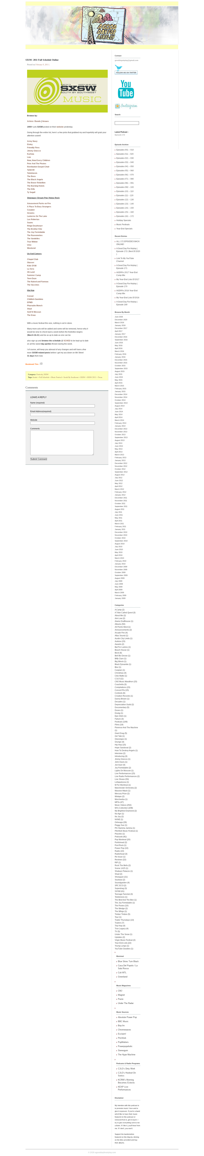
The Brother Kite (34, 229)
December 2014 (121, 394)
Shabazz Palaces (122, 871)
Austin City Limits (122, 638)
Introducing (119, 756)
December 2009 (121, 567)
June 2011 (119, 515)
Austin (35, 377)
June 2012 (119, 480)
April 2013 (118, 452)
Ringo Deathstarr (35, 226)
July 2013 (118, 443)
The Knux (31, 315)
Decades (119, 702)
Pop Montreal (120, 839)
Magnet (121, 995)
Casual (30, 296)
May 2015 (118, 380)
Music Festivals (123, 224)
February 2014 (120, 423)
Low (29, 157)
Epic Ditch (119, 716)
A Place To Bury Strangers (39, 207)
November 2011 (121, 501)
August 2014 (119, 406)
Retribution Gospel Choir (38, 167)
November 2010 (121, 535)
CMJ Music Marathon (124, 681)
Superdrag (119, 888)
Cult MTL (122, 972)
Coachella (119, 684)
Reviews (118, 860)
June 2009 (119, 584)
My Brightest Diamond (124, 811)
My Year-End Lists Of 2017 (127, 279)
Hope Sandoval (121, 748)
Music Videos (120, 805)
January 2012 (120, 495)
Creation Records (122, 696)
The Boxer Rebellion (36, 183)
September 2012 (121, 472)
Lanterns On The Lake (37, 216)
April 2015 (118, 383)
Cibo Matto (119, 676)
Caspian (31, 210)
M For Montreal (121, 785)
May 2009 (118, 587)
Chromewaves (124, 1029)
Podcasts (119, 837)
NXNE (117, 819)
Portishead (119, 842)
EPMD (30, 302)
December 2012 (121, 463)
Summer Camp (34, 275)
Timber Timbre (121, 914)
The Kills (31, 189)
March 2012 (119, 489)
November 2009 (121, 569)
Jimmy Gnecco (34, 151)
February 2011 (120, 526)
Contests (118, 693)
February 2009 (120, 595)
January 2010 (120, 564)
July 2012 (118, 478)
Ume (29, 245)
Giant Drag (119, 733)
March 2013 (119, 455)
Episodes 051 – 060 (125, 170)
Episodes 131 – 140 (125, 204)
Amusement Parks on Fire (39, 203)
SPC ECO (119, 885)
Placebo (118, 834)
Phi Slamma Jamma (123, 828)
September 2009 (121, 575)
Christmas (119, 673)
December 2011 (121, 498)
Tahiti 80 (31, 170)
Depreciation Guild (123, 704)
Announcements (122, 630)
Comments (35, 429)
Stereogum (123, 1050)
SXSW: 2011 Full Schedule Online (42, 60)
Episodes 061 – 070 (125, 175)
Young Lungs (120, 946)
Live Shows (120, 779)
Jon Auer (118, 765)
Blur (116, 667)
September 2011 (121, 506)
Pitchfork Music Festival (125, 831)
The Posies (119, 906)
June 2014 (119, 412)
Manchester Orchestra (124, 788)
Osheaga (119, 822)
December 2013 (121, 429)
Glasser (30, 262)
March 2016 (119, 351)
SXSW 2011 (91, 377)
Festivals (39, 374)
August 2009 (119, 578)
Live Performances (123, 773)
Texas (100, 377)
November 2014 (121, 397)
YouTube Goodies (122, 949)
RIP (116, 862)
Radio (117, 851)
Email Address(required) (40, 411)
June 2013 (119, 446)
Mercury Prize (121, 793)
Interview (119, 753)
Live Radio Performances (126, 776)
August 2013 (119, 440)
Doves (117, 710)
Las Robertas (33, 219)
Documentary (120, 707)
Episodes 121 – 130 (125, 200)
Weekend (31, 248)
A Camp (118, 610)
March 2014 (119, 420)
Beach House (121, 650)
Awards (118, 644)
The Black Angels (35, 179)
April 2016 (118, 348)
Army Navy (32, 141)
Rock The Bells (121, 865)
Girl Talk (118, 736)
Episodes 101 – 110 (125, 191)
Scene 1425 (120, 868)
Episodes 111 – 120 (124, 195)
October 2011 (120, 503)
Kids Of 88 (31, 266)
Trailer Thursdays (122, 920)
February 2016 (120, 354)
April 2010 (118, 555)
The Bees (31, 176)
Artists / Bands (34, 121)
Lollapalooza (120, 782)
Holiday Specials (123, 220)
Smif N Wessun (34, 312)
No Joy (118, 816)
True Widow (32, 242)
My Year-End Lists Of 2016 (127, 298)
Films (117, 725)
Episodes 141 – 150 (125, 208)
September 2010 (121, 541)
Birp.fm (121, 1025)
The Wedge (120, 908)
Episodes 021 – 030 (125, 158)
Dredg (117, 713)
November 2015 (121, 363)
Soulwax (118, 880)
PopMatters (123, 1042)
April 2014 (118, 417)
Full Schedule (44, 377)
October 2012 (120, 469)
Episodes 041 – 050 (125, 166)
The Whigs (119, 911)
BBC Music (123, 1021)
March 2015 (119, 386)
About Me (119, 615)
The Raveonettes (35, 235)
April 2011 (118, 521)
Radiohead (119, 854)
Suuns (30, 222)
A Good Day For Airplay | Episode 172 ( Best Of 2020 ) (128, 251)
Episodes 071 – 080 (125, 179)
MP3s (117, 802)
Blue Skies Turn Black (128, 961)
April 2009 (118, 590)
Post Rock (119, 845)
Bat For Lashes (121, 647)
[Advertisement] (161, 98)
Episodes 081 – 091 (125, 183)
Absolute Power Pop (127, 1017)
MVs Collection (121, 808)
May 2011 (118, 518)
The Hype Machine (126, 1054)
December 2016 (121, 337)
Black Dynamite (121, 664)
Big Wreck (119, 661)
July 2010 (118, 547)
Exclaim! (122, 1034)
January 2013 (120, 460)
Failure (118, 719)
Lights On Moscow (123, 770)
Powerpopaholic (125, 1046)
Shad (29, 309)
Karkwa (30, 154)
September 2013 (121, 437)
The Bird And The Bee (124, 900)
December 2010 (121, 532)
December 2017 (121, 328)
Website (33, 420)
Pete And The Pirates (36, 163)
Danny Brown (121, 699)
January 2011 (120, 529)
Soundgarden (121, 883)
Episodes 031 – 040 (125, 162)
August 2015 (119, 371)
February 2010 (120, 561)
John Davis (119, 762)
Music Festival (56, 377)
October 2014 (120, 400)
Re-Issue (119, 857)
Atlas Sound (120, 635)
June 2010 (119, 549)
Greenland (122, 977)
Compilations (120, 687)
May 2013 (118, 449)
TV (116, 931)
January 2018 (120, 325)
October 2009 (120, 572)
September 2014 (121, 403)
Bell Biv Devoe (121, 656)
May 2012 (118, 483)
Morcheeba (120, 799)
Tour (117, 917)
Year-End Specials (124, 229)
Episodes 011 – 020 (125, 154)
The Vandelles (33, 238)
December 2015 (121, 360)
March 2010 (119, 558)
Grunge (118, 742)
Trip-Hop (118, 926)
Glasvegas (119, 739)
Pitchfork (122, 1038)
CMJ (120, 991)
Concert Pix (120, 690)
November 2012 (121, 466)
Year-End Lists (121, 943)
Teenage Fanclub (122, 894)
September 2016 (121, 340)
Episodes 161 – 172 (125, 216)
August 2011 (119, 509)
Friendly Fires (33, 147)
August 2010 (119, 544)
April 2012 (118, 486)
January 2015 (120, 391)
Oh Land (31, 272)
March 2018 (119, 322)
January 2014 (120, 426)
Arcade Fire (120, 633)
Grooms (30, 213)
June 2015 (119, 377)
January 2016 (120, 357)
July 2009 (118, 581)
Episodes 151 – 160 (125, 212)
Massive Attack (121, 791)
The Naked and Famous (37, 282)
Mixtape (118, 796)
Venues (45, 121)
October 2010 (120, 538)
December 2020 (121, 320)
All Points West (121, 627)
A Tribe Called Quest (124, 613)
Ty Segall (31, 192)
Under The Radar (126, 1003)
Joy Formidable (121, 768)
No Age (118, 814)
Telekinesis (32, 173)
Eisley (30, 144)
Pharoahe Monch (34, 305)
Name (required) (37, 403)
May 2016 (118, 345)
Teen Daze (31, 278)
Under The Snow (122, 934)
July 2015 (118, 374)
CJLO (117, 679)
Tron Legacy (120, 928)
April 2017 (118, 331)
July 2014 (118, 409)
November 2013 (121, 432)
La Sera (30, 269)
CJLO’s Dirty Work (126, 1068)
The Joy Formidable (36, 232)
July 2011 (118, 512)
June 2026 (119, 317)
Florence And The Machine (126, 727)
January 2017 (120, 334)
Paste (120, 999)
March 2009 (119, 592)
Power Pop (119, 848)
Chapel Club (32, 259)
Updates (118, 937)
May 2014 (118, 414)
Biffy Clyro (119, 658)
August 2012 (119, 475)
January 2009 (120, 598)
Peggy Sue (119, 825)
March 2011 (119, 524)
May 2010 (118, 552)
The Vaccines (33, 285)
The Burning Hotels (35, 186)
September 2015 (121, 368)
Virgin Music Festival (124, 940)
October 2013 (120, 434)
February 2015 (120, 389)
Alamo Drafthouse (122, 621)
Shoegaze (119, 877)
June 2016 (119, 343)
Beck (117, 653)
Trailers (118, 923)
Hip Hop (118, 745)
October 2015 (120, 366)
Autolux (118, 641)
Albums (118, 624)
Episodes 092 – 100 (125, 187)
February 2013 (120, 457)
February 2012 (120, 492)
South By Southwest (71, 377)
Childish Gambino (35, 299)
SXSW (46, 374)
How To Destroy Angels (125, 750)
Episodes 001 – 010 (125, 150)
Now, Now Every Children (38, 160)
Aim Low (118, 618)
